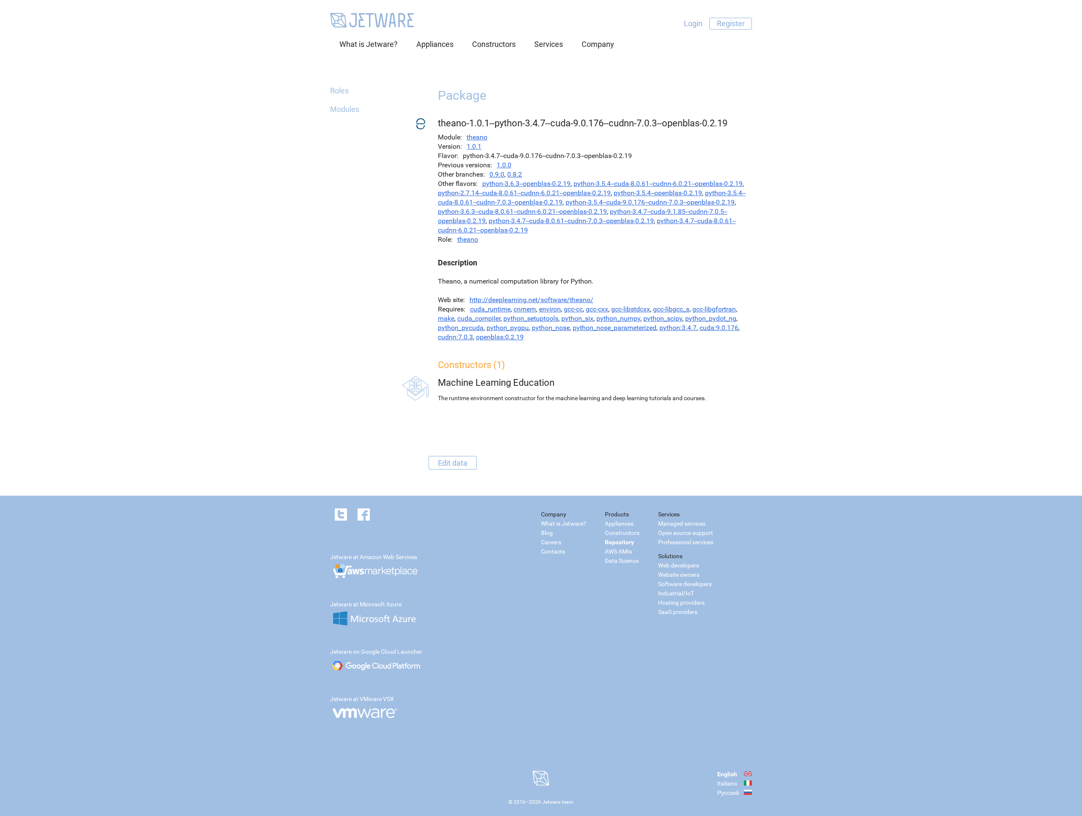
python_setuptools (530, 318)
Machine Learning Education (496, 382)
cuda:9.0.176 (718, 328)
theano (477, 137)
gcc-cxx (597, 309)
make (446, 318)
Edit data (452, 462)
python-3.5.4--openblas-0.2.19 (658, 193)
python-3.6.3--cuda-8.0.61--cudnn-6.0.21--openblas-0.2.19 (522, 211)
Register (731, 23)
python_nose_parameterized (614, 328)
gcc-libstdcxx (630, 309)
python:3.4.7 (678, 328)
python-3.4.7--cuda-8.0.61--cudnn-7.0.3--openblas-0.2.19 (571, 221)
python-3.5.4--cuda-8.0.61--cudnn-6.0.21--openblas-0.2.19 (658, 184)
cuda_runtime (490, 309)
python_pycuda (461, 328)
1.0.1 (474, 146)
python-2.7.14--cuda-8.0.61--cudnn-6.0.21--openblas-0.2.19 (524, 193)
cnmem (525, 309)
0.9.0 (496, 174)
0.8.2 (514, 174)
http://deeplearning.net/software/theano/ (531, 300)
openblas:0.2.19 (500, 337)
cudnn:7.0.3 (455, 337)
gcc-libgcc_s (671, 309)
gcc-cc (573, 309)
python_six (577, 318)
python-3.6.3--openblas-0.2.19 (526, 184)
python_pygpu (507, 328)
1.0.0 (504, 165)
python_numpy (618, 318)
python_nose (551, 328)
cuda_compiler (478, 318)
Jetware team (558, 802)
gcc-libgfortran (714, 309)
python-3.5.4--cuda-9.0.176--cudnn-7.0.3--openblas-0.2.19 (650, 202)
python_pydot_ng (710, 318)
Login (693, 23)
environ (550, 309)
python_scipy (662, 318)
